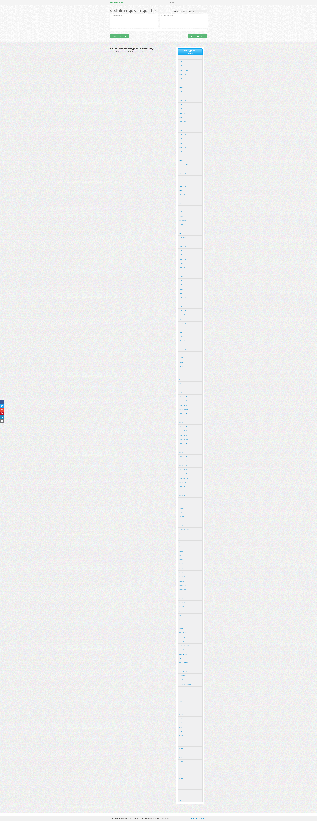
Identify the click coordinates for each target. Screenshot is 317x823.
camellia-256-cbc (183, 456)
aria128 (181, 358)
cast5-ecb (181, 516)
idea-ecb (181, 701)
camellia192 (182, 491)
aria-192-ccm (182, 285)
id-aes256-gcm (183, 671)
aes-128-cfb (182, 79)
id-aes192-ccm (183, 650)
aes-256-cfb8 (182, 186)
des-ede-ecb (182, 572)
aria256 (181, 366)
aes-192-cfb (182, 126)
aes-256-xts (182, 212)
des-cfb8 (181, 551)
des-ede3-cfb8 (182, 598)
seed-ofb (181, 800)
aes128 (181, 216)
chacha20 (181, 525)
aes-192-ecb (182, 143)
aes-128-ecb (182, 96)
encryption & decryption (193, 2)
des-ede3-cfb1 (182, 594)
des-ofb (181, 611)
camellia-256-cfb (183, 461)
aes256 (181, 233)
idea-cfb (181, 697)
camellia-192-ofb (183, 452)
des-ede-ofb (182, 577)
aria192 (181, 362)
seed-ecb (181, 796)
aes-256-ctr (182, 190)
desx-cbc (181, 628)
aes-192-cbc (182, 117)
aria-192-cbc (182, 280)
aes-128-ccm (182, 74)
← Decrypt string (197, 36)
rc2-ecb (181, 744)
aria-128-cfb (182, 250)
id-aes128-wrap (183, 641)
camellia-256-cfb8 (183, 469)
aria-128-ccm (182, 246)
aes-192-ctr (182, 139)
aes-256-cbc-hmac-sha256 (186, 169)
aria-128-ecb (182, 267)
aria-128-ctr (182, 263)
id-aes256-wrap (183, 675)
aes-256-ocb (182, 203)
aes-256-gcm (182, 199)
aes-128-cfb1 (182, 83)
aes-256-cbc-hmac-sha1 (185, 164)
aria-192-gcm (182, 310)
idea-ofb (181, 705)
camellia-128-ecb (183, 418)
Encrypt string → (119, 36)
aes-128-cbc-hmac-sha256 (186, 70)
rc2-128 (181, 714)
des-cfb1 (181, 547)
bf (179, 370)
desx (180, 624)
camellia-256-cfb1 (183, 465)
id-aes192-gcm (183, 654)
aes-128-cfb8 (182, 87)
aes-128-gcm (182, 100)
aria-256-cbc (182, 319)
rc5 (180, 57)
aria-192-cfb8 (182, 297)
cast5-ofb (181, 521)
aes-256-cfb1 (182, 182)
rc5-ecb (181, 774)
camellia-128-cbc (183, 396)
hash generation (182, 2)
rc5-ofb (181, 778)
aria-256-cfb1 (182, 332)
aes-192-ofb (182, 156)
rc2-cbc (181, 735)
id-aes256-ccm (183, 667)
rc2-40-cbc (182, 723)
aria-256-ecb (182, 345)
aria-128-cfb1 (182, 255)
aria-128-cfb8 (182, 259)
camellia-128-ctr (183, 413)
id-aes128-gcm (183, 637)
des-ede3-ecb (182, 602)
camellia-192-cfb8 (183, 439)
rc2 (180, 710)
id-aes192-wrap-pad (184, 662)
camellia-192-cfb (183, 431)
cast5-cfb (181, 512)
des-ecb (181, 555)
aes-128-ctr (182, 91)
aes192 (181, 225)
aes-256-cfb (182, 177)
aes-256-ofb (182, 207)
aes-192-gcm (182, 147)
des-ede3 (181, 581)
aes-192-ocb (182, 152)
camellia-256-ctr (183, 474)
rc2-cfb (181, 740)
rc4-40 (180, 757)
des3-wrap (181, 620)
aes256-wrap (182, 237)
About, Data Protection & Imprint (198, 818)
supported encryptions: (180, 11)
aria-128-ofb (182, 276)
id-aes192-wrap (183, 658)
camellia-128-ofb (183, 422)
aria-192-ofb (182, 315)
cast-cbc (181, 504)
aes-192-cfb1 (182, 130)
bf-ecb (180, 383)
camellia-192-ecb (183, 448)
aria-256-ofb (182, 353)
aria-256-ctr (182, 340)
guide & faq (203, 2)
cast (180, 499)
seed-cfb (181, 791)
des (180, 534)
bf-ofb (180, 388)
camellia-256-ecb (183, 478)
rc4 (180, 753)
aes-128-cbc (182, 61)
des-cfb (181, 542)
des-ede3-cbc (182, 585)
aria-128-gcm (182, 272)
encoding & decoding (172, 2)
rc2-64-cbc (182, 731)
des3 (180, 615)
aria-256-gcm (182, 349)
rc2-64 (180, 727)
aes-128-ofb (182, 109)
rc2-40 (180, 718)
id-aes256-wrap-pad (184, 680)
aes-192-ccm (182, 121)
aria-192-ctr (182, 302)
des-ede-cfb (182, 568)
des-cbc (181, 538)
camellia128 (182, 486)
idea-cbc (181, 693)
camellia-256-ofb (183, 482)
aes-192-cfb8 (182, 134)
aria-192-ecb (182, 306)
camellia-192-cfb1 (183, 435)
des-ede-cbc (182, 564)
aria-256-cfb (182, 328)
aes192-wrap (182, 229)
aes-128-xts (182, 113)
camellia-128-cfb (183, 401)
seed (180, 783)
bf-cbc (180, 375)
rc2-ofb (181, 748)
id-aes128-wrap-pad (184, 645)
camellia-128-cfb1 (183, 405)
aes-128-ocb (182, 104)
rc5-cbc (181, 766)
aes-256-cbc (182, 160)
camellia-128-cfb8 (183, 409)
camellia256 (182, 495)
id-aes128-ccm (183, 632)
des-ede (181, 559)
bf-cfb (180, 379)
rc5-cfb (181, 770)
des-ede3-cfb (182, 589)
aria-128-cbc (182, 242)
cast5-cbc (181, 508)
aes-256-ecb (182, 194)
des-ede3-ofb (182, 607)
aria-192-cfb (182, 289)
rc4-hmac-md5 (182, 761)
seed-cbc (181, 787)
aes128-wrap (182, 220)
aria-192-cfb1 (182, 293)
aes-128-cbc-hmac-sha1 (185, 66)
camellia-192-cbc (183, 426)
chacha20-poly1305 (184, 529)
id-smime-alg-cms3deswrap (186, 684)
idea (180, 688)
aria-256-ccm (182, 323)
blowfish (181, 392)
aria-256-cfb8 (182, 336)
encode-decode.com (116, 3)
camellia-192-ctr (183, 443)
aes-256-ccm (182, 173)
